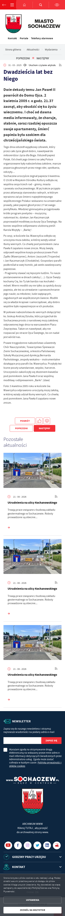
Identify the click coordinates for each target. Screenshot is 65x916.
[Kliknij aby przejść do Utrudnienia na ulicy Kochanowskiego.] (32, 471)
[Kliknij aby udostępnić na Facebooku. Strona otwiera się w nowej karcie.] (39, 421)
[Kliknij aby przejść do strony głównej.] (24, 5)
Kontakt (12, 38)
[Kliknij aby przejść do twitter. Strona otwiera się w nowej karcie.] (37, 845)
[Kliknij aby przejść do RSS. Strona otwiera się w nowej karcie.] (60, 65)
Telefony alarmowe (42, 38)
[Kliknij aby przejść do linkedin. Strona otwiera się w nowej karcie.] (47, 845)
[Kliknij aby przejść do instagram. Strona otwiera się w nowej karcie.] (28, 845)
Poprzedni (23, 58)
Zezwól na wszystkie (32, 910)
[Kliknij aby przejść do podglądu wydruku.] (47, 421)
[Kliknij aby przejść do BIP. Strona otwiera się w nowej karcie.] (57, 845)
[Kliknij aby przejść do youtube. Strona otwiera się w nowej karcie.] (8, 845)
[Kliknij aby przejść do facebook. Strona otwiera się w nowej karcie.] (18, 845)
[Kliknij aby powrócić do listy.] (33, 58)
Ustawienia (32, 900)
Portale (24, 38)
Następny (43, 58)
